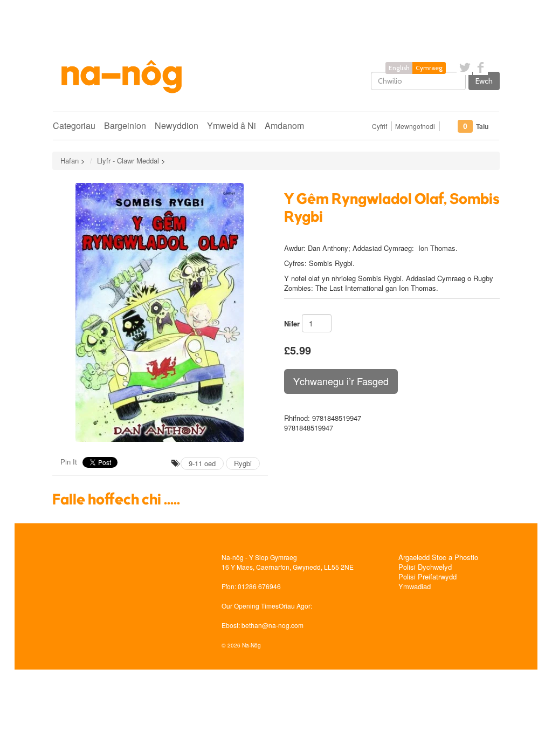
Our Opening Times (250, 605)
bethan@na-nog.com (272, 625)
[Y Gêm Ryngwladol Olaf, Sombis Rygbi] (160, 312)
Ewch (484, 81)
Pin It (68, 461)
